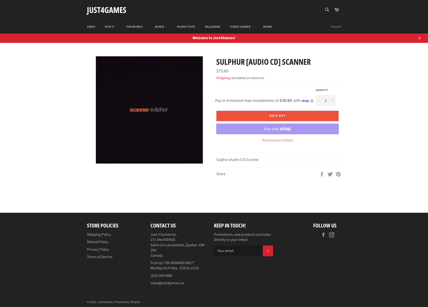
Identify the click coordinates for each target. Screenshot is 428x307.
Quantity (322, 90)
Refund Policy (97, 242)
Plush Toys (186, 27)
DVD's (110, 27)
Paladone (213, 27)
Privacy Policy (98, 249)
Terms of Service (99, 257)
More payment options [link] (277, 140)
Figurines (134, 27)
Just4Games (106, 9)
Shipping (223, 78)
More (268, 27)
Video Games (240, 27)
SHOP (91, 27)
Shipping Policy (99, 234)
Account (336, 27)
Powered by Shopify (127, 302)
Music (160, 27)
